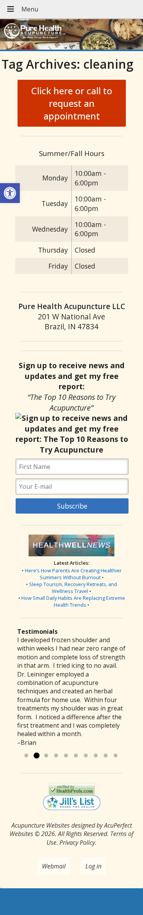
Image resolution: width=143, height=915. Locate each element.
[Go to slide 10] (115, 756)
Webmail (54, 866)
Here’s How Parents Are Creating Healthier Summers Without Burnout (73, 574)
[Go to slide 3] (46, 756)
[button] (10, 193)
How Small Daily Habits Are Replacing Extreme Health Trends (73, 601)
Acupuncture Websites (40, 825)
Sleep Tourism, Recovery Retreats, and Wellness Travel (73, 587)
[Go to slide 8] (96, 756)
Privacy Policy (77, 842)
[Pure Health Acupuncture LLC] (71, 35)
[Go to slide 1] (26, 756)
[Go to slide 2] (36, 756)
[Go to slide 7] (86, 756)
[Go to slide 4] (56, 756)
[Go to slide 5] (66, 756)
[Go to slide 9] (105, 756)
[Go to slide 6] (76, 756)
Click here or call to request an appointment (71, 103)
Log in (93, 866)
